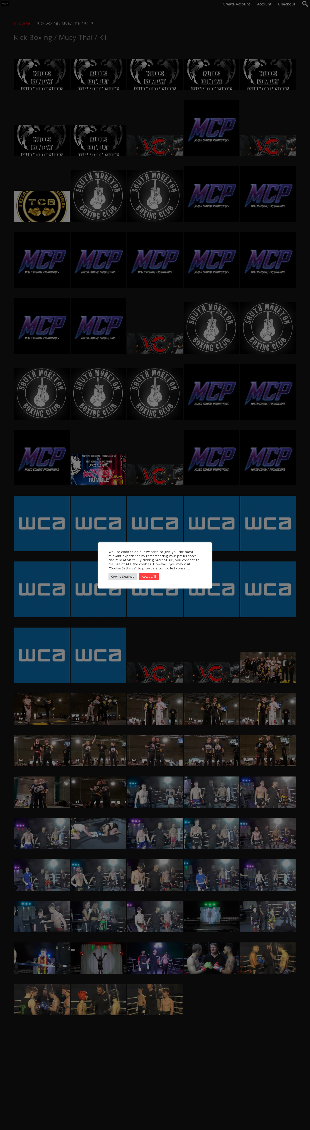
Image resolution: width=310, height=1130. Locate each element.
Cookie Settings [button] (122, 576)
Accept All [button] (149, 576)
